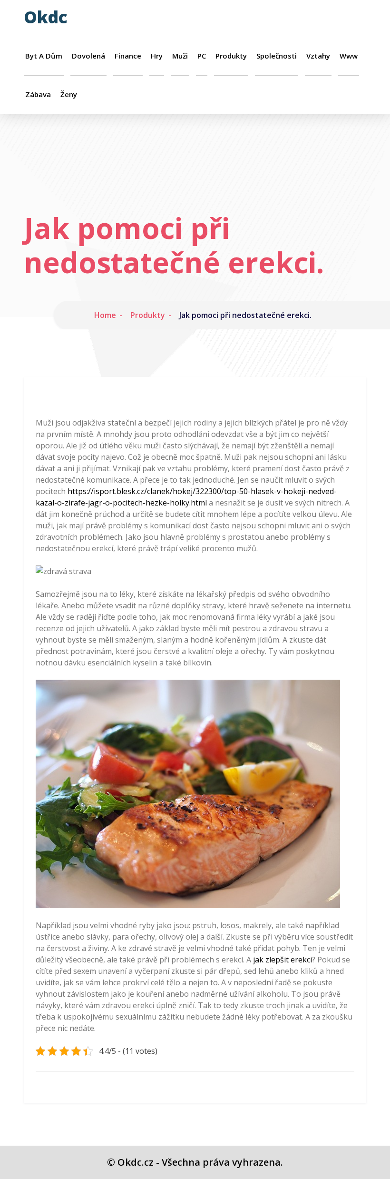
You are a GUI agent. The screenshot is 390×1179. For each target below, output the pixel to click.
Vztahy (318, 55)
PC (201, 55)
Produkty (231, 55)
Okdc (46, 17)
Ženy (68, 94)
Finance (128, 55)
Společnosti (276, 55)
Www (349, 55)
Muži (180, 55)
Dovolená (88, 55)
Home (105, 315)
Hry (157, 55)
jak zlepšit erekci (282, 959)
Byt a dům (43, 55)
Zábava (38, 94)
